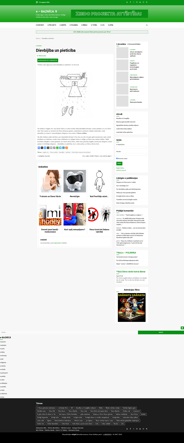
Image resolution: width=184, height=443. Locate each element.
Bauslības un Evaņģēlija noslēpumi (86, 408)
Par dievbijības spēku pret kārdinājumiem (128, 189)
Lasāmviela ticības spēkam (124, 129)
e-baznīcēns (120, 144)
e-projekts (52, 25)
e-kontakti (40, 25)
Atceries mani (122, 158)
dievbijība (61, 152)
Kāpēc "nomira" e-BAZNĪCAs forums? (127, 264)
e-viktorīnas (3, 393)
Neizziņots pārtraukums (122, 89)
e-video (2, 390)
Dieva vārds (83, 411)
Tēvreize (115, 424)
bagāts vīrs (46, 152)
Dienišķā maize (41, 411)
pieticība (68, 152)
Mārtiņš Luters (78, 420)
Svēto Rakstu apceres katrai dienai (81, 152)
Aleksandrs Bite (41, 428)
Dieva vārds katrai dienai (133, 271)
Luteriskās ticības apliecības (124, 132)
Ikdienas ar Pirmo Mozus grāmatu (103, 414)
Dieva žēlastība (115, 411)
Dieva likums (61, 411)
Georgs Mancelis (77, 428)
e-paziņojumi (133, 87)
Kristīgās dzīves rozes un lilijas (125, 196)
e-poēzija (2, 376)
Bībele (101, 408)
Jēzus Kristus (134, 414)
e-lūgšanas (3, 362)
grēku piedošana (85, 414)
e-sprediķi (3, 386)
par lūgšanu (89, 420)
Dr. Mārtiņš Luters (41, 55)
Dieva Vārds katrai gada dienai (99, 411)
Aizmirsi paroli (121, 170)
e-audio (2, 348)
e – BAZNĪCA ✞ (46, 11)
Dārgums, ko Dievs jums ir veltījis (126, 182)
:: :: (107, 434)
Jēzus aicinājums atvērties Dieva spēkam (122, 52)
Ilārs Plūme (39, 430)
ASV (72, 408)
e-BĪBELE (84, 25)
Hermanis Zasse (74, 430)
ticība (97, 424)
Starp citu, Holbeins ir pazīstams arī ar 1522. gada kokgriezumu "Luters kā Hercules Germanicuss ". (129, 243)
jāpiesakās (57, 243)
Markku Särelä (49, 430)
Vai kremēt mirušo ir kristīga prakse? (127, 257)
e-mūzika (2, 369)
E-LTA (102, 25)
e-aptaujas (3, 345)
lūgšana (49, 420)
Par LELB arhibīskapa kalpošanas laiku (127, 260)
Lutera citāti (40, 420)
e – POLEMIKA (129, 253)
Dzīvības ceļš (126, 411)
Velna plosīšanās (122, 101)
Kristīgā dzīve (55, 417)
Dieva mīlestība (72, 411)
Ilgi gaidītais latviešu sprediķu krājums (127, 125)
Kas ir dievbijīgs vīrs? (122, 185)
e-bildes (2, 352)
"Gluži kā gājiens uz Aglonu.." (133, 215)
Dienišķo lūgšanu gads (129, 408)
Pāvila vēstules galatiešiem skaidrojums (127, 420)
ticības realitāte (105, 424)
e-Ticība (94, 25)
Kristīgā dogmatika (42, 417)
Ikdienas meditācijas (121, 414)
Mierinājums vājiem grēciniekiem (122, 77)
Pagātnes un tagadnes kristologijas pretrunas (122, 64)
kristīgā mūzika (78, 417)
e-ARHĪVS (63, 25)
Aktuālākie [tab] (121, 44)
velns (122, 424)
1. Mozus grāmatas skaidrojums (46, 408)
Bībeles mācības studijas (113, 408)
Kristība (143, 414)
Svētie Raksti (65, 424)
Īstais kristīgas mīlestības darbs (125, 203)
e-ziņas (2, 397)
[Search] (147, 25)
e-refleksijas (133, 75)
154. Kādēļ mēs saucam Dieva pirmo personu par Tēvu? (92, 32)
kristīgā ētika (116, 417)
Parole (118, 151)
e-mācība (2, 366)
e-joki (1, 359)
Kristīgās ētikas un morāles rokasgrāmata (97, 417)
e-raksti (132, 60)
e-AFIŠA (110, 25)
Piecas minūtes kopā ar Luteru (104, 420)
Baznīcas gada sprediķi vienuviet (125, 122)
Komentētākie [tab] (134, 44)
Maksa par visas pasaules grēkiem (126, 192)
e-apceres (38, 45)
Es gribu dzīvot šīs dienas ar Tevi (46, 414)
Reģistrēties (120, 168)
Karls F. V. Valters (61, 430)
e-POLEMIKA (74, 25)
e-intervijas (3, 355)
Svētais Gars (40, 424)
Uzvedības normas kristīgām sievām (126, 199)
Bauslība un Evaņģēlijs (122, 118)
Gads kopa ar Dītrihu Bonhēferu (68, 414)
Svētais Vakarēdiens (53, 424)
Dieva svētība (54, 152)
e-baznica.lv (136, 411)
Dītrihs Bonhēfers (54, 428)
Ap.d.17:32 (119, 276)
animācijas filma (63, 408)
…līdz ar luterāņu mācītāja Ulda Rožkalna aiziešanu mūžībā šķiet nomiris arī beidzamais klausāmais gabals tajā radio (130, 235)
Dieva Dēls (52, 411)
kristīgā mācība (66, 417)
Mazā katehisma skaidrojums (62, 420)
